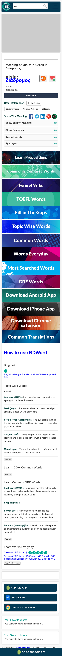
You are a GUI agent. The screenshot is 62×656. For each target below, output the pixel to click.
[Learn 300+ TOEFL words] (31, 205)
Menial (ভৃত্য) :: (11, 449)
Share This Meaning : (16, 116)
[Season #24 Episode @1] (30, 553)
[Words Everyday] (31, 260)
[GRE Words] (31, 287)
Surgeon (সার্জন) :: (13, 434)
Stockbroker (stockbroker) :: (19, 419)
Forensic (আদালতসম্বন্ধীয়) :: (17, 525)
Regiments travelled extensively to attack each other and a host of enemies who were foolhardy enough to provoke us (30, 491)
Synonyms (31, 143)
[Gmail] (49, 118)
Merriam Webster (30, 109)
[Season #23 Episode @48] (42, 553)
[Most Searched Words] (31, 273)
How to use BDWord (25, 352)
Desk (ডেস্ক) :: (11, 408)
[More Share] (54, 118)
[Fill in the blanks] (31, 218)
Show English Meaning (31, 122)
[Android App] (31, 301)
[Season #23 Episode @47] (45, 553)
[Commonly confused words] (31, 177)
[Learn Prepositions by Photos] (31, 163)
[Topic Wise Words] (31, 232)
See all (8, 460)
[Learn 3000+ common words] (31, 246)
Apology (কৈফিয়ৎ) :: (13, 397)
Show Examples (31, 130)
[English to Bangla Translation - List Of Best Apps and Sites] (5, 372)
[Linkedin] (43, 118)
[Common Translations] (31, 342)
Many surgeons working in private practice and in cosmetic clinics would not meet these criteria (30, 437)
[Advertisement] (31, 33)
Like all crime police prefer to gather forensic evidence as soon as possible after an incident (30, 528)
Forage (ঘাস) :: (11, 510)
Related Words (31, 137)
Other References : (14, 103)
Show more (31, 95)
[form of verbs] (31, 191)
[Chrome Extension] (31, 328)
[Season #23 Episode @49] (38, 553)
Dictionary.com (12, 109)
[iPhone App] (31, 315)
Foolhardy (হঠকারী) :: (14, 488)
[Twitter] (37, 118)
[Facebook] (32, 118)
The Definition (34, 103)
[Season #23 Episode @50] (34, 553)
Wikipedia (46, 109)
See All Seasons (12, 563)
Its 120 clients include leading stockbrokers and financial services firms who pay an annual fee (30, 423)
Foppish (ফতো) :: (12, 502)
